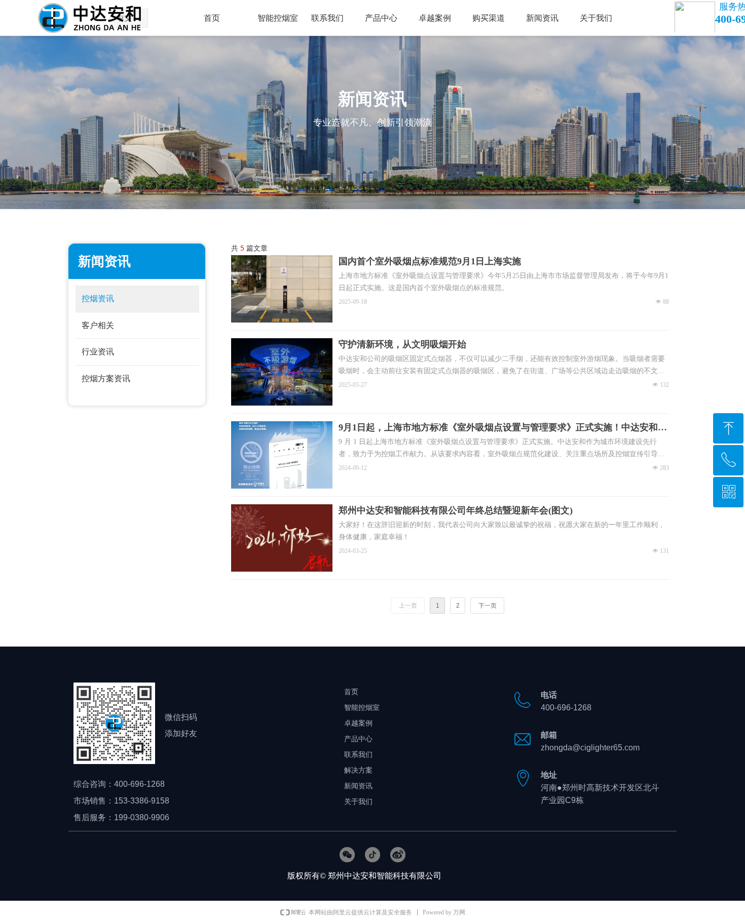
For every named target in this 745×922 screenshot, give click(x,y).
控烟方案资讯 (106, 378)
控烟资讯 (98, 298)
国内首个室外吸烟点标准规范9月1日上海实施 (430, 261)
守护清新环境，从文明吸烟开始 (402, 344)
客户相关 (98, 325)
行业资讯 (98, 351)
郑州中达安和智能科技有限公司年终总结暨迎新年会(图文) (456, 510)
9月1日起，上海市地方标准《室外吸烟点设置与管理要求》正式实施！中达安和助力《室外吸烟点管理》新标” (503, 427)
